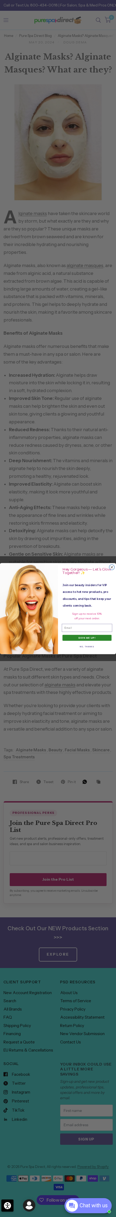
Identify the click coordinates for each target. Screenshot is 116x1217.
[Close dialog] (112, 567)
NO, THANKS (87, 646)
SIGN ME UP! (87, 637)
